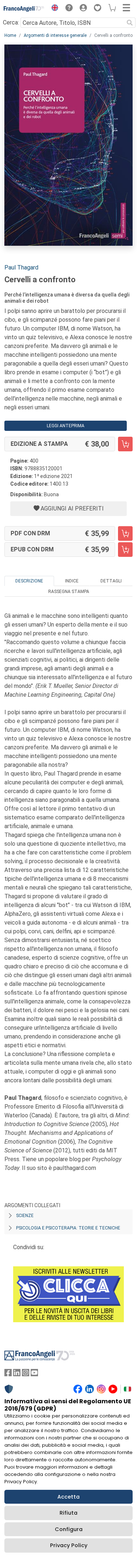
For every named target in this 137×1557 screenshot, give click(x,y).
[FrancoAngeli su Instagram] (25, 1374)
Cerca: (11, 22)
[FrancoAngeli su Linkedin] (16, 1374)
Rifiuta (68, 1512)
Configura (69, 1529)
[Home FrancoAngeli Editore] (24, 9)
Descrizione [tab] (29, 581)
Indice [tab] (72, 581)
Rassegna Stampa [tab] (68, 591)
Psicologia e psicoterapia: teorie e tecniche (68, 1228)
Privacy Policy (68, 1545)
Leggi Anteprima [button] (65, 425)
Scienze (25, 1215)
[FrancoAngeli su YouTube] (34, 1374)
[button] (53, 9)
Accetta (68, 1496)
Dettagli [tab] (111, 581)
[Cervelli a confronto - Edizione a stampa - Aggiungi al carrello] (125, 444)
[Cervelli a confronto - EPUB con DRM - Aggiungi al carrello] (125, 549)
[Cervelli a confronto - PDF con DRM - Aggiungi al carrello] (125, 533)
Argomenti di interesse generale (55, 35)
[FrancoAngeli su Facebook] (8, 1374)
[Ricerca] (130, 23)
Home (10, 35)
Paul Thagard (21, 267)
